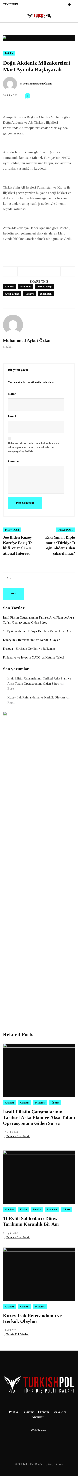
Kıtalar (23, 1209)
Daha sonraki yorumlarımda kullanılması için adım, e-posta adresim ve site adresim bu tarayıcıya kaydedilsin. (34, 447)
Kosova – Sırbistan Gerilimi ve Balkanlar (29, 648)
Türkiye (29, 293)
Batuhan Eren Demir (18, 1136)
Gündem (24, 1102)
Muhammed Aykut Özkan (37, 83)
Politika (9, 53)
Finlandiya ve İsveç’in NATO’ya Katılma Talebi (33, 657)
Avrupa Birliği (44, 286)
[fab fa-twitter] (32, 5)
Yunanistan (46, 293)
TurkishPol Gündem (17, 1334)
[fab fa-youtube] (37, 5)
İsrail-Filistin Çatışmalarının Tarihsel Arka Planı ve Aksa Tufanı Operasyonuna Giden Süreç (39, 1117)
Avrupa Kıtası (12, 293)
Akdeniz (9, 286)
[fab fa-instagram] (27, 5)
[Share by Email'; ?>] (68, 271)
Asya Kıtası (25, 286)
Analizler (9, 1102)
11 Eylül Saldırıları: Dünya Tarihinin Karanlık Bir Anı (37, 631)
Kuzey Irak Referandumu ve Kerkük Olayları (31, 640)
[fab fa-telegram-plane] (23, 5)
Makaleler (40, 1102)
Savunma (52, 1209)
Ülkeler (55, 1102)
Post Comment (25, 502)
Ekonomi (44, 1412)
